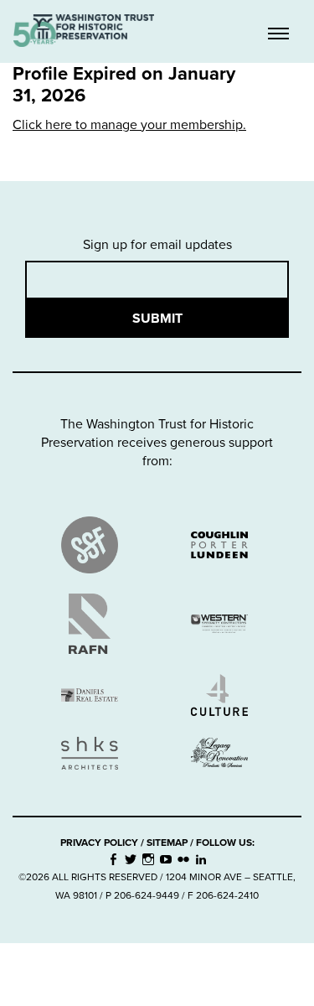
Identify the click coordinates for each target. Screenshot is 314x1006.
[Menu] (278, 35)
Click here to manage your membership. (129, 125)
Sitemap (167, 842)
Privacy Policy (99, 842)
